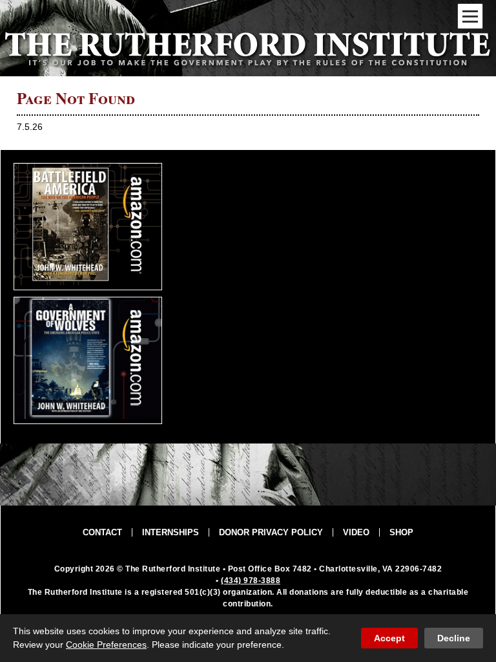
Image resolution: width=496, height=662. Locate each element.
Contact (102, 532)
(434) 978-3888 (250, 580)
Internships (170, 532)
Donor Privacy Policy (271, 532)
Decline (453, 638)
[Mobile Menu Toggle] (470, 16)
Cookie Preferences (106, 644)
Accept (389, 638)
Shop (401, 532)
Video (356, 532)
